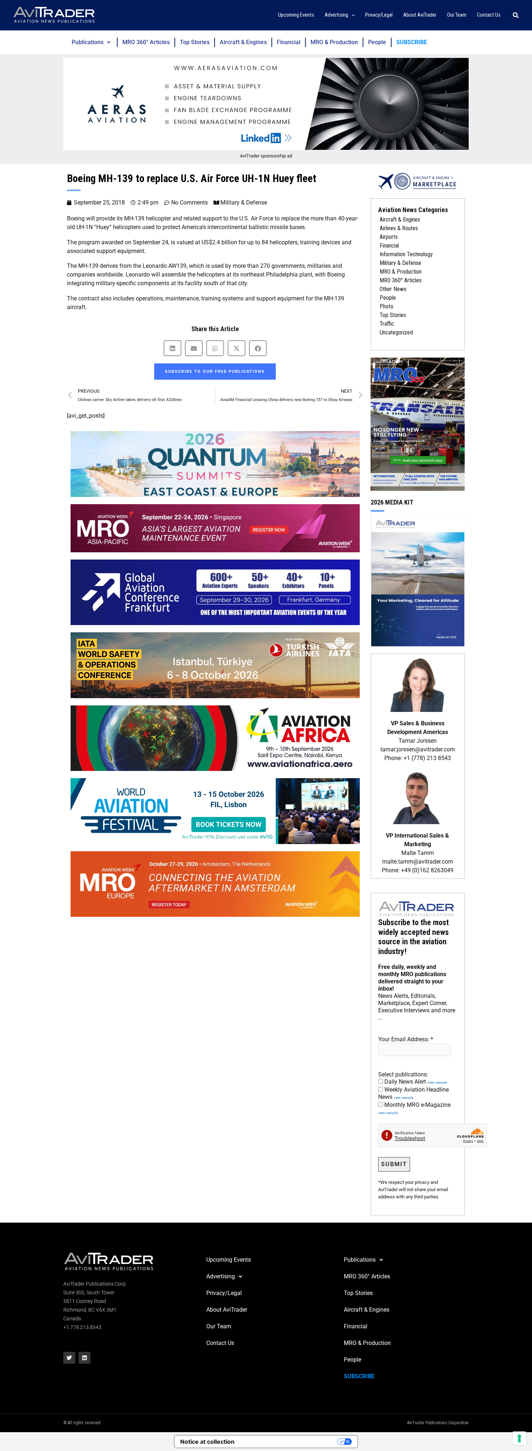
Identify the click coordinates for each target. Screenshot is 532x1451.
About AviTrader (226, 1309)
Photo (386, 306)
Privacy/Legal (224, 1293)
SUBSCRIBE (411, 42)
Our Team (218, 1326)
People (377, 42)
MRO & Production (334, 42)
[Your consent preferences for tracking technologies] (519, 1438)
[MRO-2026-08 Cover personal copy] (418, 423)
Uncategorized (396, 332)
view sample (437, 1082)
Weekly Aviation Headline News (413, 1093)
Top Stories (195, 42)
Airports (389, 236)
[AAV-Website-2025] (266, 103)
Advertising (220, 1276)
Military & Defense (243, 202)
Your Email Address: (405, 1039)
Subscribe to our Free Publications (215, 371)
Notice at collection (207, 1441)
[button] (351, 15)
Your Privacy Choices (289, 1441)
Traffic (387, 323)
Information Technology (406, 254)
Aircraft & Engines (243, 42)
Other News (393, 289)
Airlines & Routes (399, 228)
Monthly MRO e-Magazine (414, 1108)
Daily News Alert (415, 1081)
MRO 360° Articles (146, 42)
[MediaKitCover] (418, 579)
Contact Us (220, 1343)
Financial (288, 42)
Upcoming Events (228, 1259)
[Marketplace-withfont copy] (418, 180)
